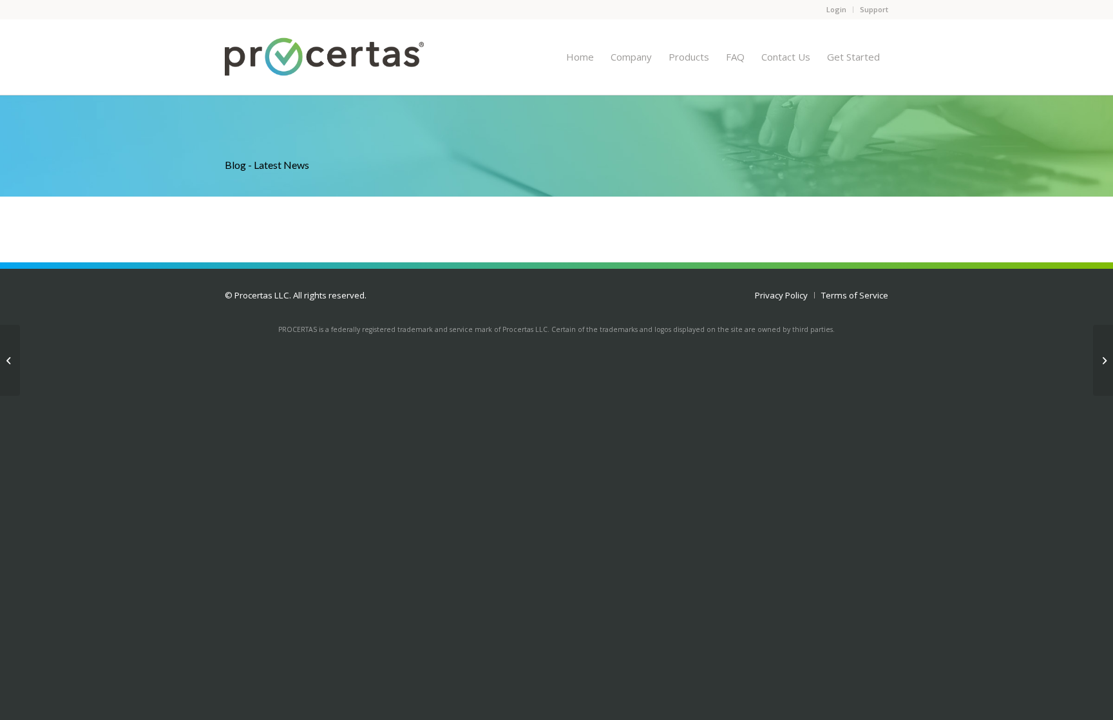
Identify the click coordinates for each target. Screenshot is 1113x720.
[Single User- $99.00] (10, 360)
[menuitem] (580, 57)
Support (874, 9)
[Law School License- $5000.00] (1103, 360)
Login (836, 9)
